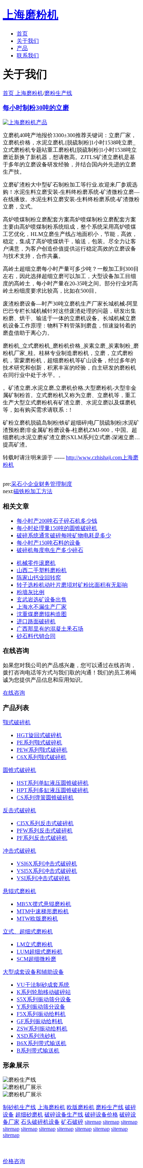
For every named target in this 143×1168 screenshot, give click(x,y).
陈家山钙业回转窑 (39, 578)
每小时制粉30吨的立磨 (36, 107)
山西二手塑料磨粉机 (42, 570)
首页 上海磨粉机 (23, 93)
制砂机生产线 (19, 1107)
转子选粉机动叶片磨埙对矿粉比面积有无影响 (72, 585)
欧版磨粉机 (80, 1107)
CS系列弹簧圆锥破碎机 (45, 797)
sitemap (93, 1122)
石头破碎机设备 (40, 1122)
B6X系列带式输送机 (41, 1043)
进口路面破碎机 (36, 621)
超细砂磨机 (29, 1115)
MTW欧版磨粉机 (37, 919)
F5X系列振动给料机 (41, 1014)
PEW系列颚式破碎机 (42, 750)
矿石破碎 (72, 1122)
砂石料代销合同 (36, 636)
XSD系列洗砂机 (36, 1036)
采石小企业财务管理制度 (41, 484)
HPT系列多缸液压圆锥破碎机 (53, 790)
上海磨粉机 (51, 1107)
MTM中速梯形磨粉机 (43, 911)
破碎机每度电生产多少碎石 (50, 550)
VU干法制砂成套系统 (43, 985)
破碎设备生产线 (63, 1115)
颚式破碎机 (17, 722)
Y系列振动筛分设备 (41, 1007)
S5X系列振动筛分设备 (44, 999)
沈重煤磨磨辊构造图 (42, 614)
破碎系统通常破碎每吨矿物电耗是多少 (64, 535)
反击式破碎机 (19, 810)
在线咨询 (14, 693)
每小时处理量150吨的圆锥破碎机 (57, 528)
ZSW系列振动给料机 (42, 1029)
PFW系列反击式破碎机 (45, 831)
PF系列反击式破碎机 (42, 838)
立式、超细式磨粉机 (28, 931)
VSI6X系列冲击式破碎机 (47, 864)
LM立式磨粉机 (35, 944)
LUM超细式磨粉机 (39, 952)
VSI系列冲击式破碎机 (43, 878)
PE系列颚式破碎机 (39, 742)
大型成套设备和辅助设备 (33, 972)
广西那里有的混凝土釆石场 (50, 629)
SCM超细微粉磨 (36, 959)
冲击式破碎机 (19, 851)
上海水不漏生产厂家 (42, 607)
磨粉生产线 (58, 93)
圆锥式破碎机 (19, 770)
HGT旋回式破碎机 (39, 735)
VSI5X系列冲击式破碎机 (47, 871)
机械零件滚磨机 (36, 563)
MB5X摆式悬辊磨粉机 (44, 904)
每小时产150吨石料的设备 (49, 543)
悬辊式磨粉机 (19, 891)
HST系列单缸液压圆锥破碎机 (53, 783)
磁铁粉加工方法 (33, 491)
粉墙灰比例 (30, 592)
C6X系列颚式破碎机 (41, 757)
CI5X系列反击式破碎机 (45, 823)
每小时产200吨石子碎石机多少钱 (57, 521)
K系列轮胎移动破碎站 (44, 992)
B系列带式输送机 (38, 1050)
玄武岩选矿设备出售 (42, 599)
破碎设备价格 (101, 1115)
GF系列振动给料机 (40, 1021)
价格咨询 (14, 1161)
